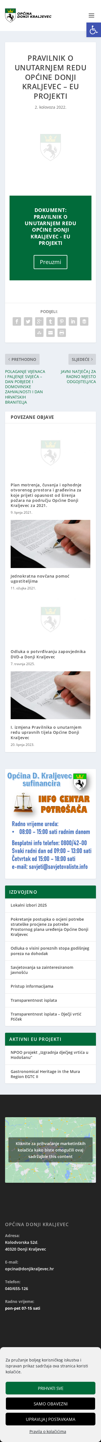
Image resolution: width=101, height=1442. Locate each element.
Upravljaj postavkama (50, 1419)
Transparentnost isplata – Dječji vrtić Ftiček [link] (46, 1016)
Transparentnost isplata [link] (34, 1000)
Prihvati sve (50, 1388)
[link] (93, 30)
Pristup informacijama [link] (32, 986)
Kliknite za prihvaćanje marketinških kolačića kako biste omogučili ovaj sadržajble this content (51, 1150)
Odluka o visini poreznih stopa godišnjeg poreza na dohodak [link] (50, 950)
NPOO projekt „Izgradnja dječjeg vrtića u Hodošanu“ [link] (49, 1055)
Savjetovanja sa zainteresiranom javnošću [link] (42, 970)
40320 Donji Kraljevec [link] (25, 1249)
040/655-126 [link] (16, 1288)
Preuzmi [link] (50, 262)
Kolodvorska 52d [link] (21, 1242)
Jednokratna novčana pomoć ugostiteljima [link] (40, 578)
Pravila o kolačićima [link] (47, 1431)
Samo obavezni (51, 1404)
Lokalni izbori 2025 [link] (29, 905)
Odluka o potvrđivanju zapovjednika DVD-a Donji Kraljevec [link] (48, 654)
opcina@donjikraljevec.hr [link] (29, 1268)
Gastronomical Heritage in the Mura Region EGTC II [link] (45, 1074)
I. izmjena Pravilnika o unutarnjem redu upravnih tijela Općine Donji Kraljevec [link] (46, 732)
